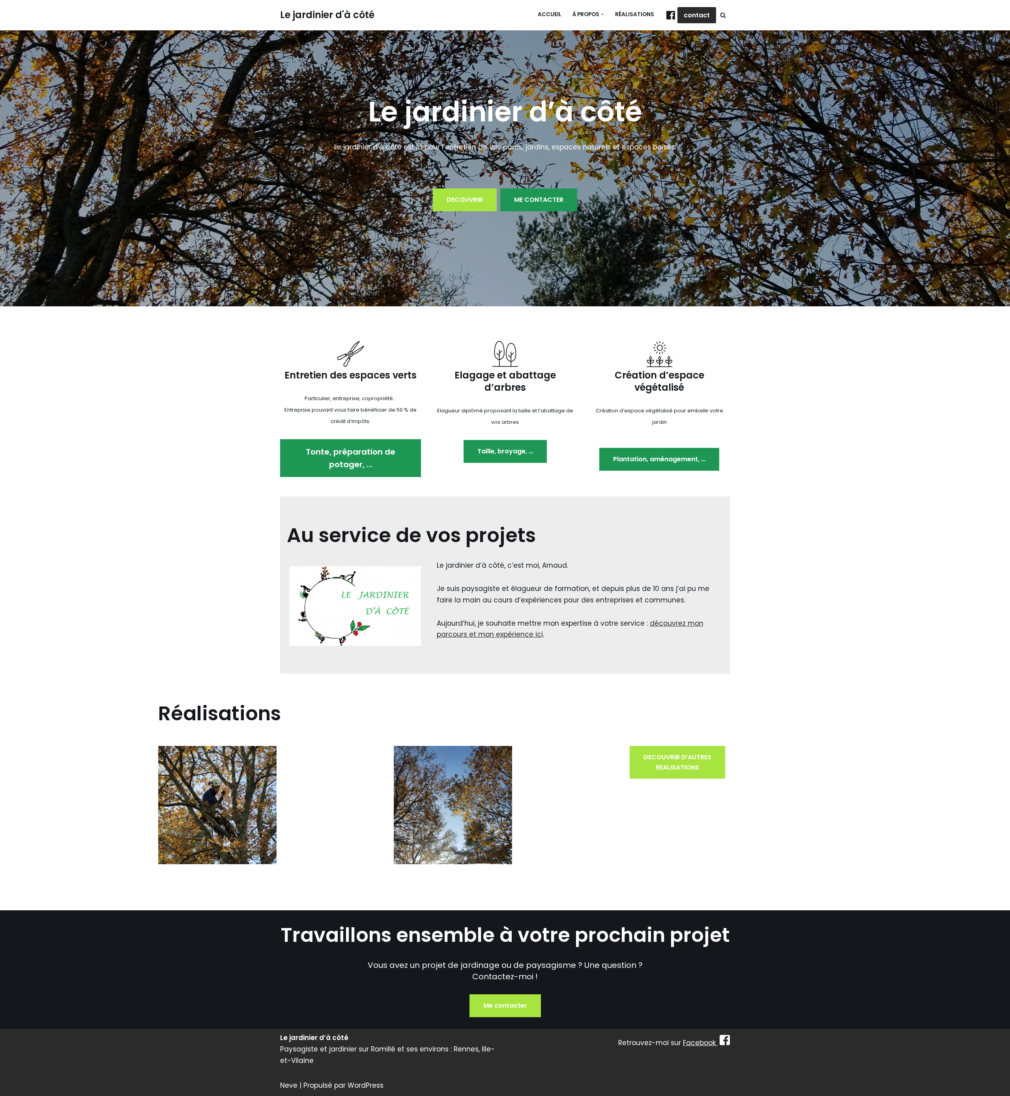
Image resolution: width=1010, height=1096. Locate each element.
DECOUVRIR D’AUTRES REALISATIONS (677, 762)
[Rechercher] (723, 15)
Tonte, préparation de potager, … (350, 458)
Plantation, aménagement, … (659, 459)
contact (697, 15)
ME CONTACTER (538, 199)
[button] (602, 14)
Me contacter (505, 1005)
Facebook (700, 1043)
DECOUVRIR (465, 199)
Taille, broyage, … (505, 451)
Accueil (549, 14)
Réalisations (634, 14)
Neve (288, 1085)
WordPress (365, 1085)
